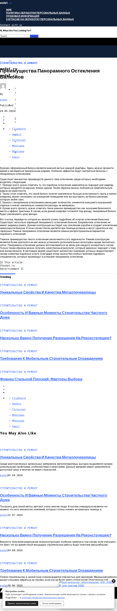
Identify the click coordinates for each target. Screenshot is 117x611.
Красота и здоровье (26, 89)
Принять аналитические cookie (22, 603)
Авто (15, 104)
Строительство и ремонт (29, 73)
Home (9, 9)
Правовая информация (22, 16)
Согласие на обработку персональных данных (40, 19)
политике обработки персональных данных (43, 597)
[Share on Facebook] (61, 386)
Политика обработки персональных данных (38, 12)
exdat (4, 99)
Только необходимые (52, 603)
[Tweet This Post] (61, 389)
